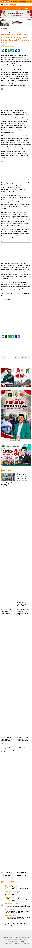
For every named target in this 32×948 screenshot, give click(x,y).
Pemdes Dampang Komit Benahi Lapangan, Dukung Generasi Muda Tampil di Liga (8, 874)
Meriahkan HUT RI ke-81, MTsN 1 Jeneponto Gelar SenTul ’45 (17, 899)
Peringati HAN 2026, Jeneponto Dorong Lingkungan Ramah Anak (22, 739)
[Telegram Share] (26, 357)
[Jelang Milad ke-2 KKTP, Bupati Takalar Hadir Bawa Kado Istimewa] (24, 807)
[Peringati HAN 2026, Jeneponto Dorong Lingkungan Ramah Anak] (24, 672)
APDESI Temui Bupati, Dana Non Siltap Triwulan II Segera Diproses (23, 604)
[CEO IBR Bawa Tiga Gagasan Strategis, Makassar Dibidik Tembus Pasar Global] (8, 672)
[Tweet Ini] (19, 357)
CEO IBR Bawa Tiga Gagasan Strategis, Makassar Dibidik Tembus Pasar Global (7, 739)
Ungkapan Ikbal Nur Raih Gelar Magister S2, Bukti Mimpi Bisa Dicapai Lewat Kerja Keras (17, 905)
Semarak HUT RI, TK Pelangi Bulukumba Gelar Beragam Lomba (16, 924)
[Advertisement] (16, 318)
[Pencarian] (30, 4)
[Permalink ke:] (2, 46)
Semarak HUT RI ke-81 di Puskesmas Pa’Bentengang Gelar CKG (15, 893)
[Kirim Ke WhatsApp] (29, 357)
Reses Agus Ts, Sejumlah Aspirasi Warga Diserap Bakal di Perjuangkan (17, 911)
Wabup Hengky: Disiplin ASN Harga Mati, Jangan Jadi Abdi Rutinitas (8, 484)
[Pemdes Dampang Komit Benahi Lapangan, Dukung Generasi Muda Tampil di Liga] (8, 807)
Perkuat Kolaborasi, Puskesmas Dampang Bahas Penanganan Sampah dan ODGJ (17, 917)
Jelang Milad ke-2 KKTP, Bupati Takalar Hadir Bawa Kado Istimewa (23, 874)
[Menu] (2, 4)
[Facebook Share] (16, 357)
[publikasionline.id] (10, 4)
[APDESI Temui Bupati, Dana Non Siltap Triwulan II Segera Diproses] (24, 537)
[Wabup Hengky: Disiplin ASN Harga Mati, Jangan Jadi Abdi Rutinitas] (8, 477)
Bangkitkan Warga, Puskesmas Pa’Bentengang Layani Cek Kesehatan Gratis (16, 887)
